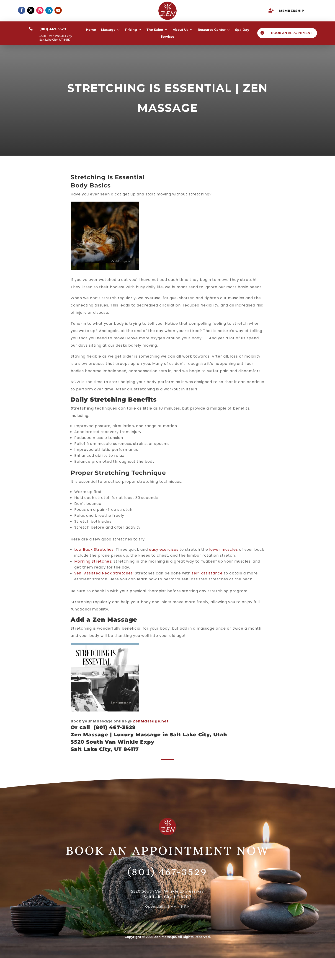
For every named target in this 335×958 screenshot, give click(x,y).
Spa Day (242, 30)
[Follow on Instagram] (40, 10)
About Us (180, 30)
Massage (108, 30)
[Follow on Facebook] (21, 10)
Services (167, 37)
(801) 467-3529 (167, 871)
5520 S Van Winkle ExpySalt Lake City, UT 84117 (55, 37)
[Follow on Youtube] (58, 10)
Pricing (131, 30)
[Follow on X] (30, 10)
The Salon (155, 30)
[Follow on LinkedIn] (49, 10)
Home (91, 30)
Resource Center (212, 30)
